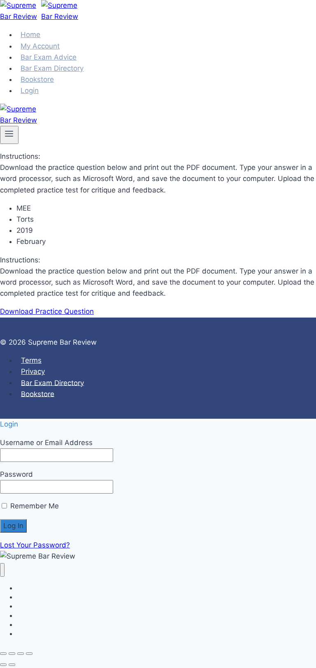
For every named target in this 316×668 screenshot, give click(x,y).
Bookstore (37, 394)
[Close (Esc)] (29, 653)
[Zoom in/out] (3, 653)
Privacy (33, 371)
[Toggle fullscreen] (12, 653)
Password (16, 474)
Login (30, 90)
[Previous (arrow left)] (3, 664)
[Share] (20, 653)
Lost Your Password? (35, 545)
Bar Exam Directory (52, 382)
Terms (31, 360)
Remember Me (33, 506)
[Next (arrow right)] (12, 664)
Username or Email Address (46, 442)
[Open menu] (9, 135)
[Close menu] (2, 570)
